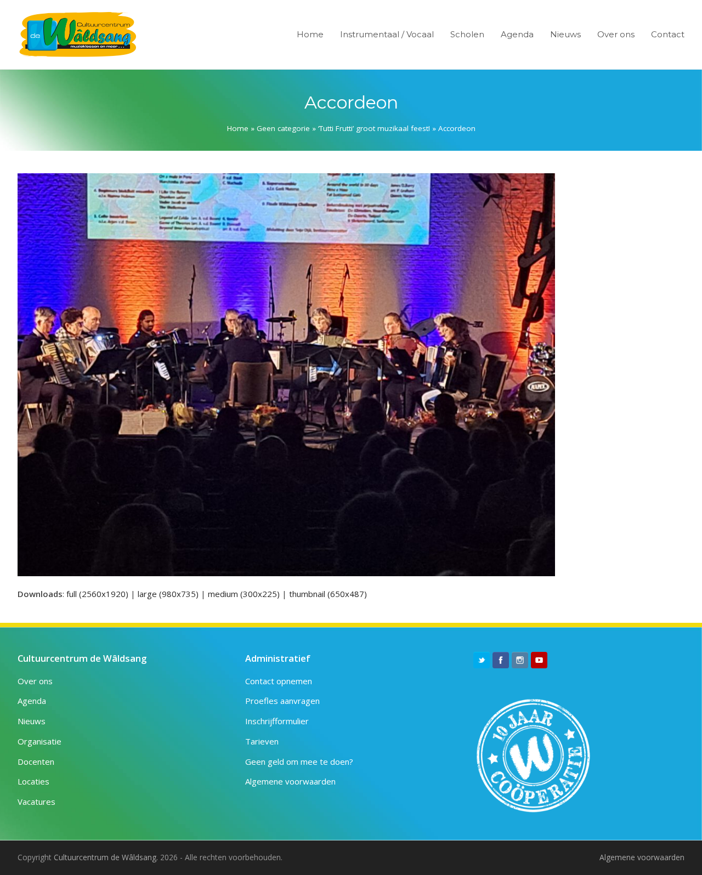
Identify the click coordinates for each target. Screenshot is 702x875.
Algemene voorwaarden (290, 781)
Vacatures (36, 801)
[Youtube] (539, 660)
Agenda (32, 700)
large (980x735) (168, 593)
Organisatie (39, 741)
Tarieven (262, 741)
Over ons (35, 680)
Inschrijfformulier (277, 720)
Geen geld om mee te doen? (299, 761)
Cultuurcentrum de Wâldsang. (106, 857)
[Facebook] (500, 660)
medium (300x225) (244, 593)
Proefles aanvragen (282, 700)
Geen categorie (283, 128)
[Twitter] (481, 660)
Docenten (36, 761)
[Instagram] (520, 660)
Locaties (33, 781)
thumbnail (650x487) (328, 593)
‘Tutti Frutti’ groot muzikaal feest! (374, 128)
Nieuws (32, 720)
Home (237, 128)
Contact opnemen (278, 680)
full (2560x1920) (97, 593)
